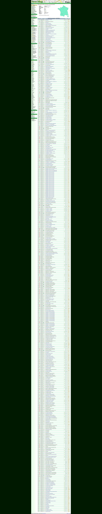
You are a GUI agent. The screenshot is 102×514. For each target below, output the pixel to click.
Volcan (32, 108)
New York (33, 68)
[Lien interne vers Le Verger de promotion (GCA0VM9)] (64, 393)
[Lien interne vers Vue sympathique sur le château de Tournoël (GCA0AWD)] (64, 396)
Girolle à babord (47, 507)
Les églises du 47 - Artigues (49, 209)
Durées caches (33, 37)
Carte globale (33, 32)
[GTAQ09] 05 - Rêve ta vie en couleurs (50, 190)
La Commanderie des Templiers (49, 250)
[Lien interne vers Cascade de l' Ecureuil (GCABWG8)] (64, 274)
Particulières (33, 23)
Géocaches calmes (34, 51)
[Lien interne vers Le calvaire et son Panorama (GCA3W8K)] (64, 345)
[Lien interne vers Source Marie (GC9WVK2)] (64, 432)
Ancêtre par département (34, 57)
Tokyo (32, 70)
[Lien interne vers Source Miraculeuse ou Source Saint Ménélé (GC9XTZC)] (64, 416)
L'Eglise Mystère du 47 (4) (49, 67)
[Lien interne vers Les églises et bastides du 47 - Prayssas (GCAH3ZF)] (64, 246)
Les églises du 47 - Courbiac (49, 83)
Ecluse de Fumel (48, 69)
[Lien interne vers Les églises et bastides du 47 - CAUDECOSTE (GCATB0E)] (64, 143)
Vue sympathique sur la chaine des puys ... (50, 390)
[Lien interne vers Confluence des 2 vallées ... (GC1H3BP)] (64, 496)
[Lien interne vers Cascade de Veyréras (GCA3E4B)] (64, 355)
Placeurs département (34, 29)
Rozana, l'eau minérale (48, 448)
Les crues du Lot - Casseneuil (49, 120)
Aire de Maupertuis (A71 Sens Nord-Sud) (50, 200)
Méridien (33, 96)
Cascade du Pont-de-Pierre (49, 163)
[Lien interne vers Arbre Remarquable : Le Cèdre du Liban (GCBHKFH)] (64, 68)
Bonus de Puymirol (48, 241)
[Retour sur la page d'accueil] (51, 1)
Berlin (32, 65)
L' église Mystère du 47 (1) (49, 148)
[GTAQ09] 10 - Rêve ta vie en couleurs (50, 188)
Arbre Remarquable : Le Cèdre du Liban (50, 68)
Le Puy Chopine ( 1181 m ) (49, 288)
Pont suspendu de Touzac (49, 44)
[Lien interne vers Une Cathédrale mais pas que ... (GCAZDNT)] (64, 103)
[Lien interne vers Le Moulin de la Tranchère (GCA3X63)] (64, 344)
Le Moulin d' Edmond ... (48, 383)
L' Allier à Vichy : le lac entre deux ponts (50, 346)
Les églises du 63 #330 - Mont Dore (50, 365)
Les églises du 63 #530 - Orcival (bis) (50, 387)
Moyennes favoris (34, 35)
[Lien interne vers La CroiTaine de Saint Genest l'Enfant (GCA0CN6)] (64, 394)
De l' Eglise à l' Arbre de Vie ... (49, 371)
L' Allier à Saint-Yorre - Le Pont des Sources (50, 264)
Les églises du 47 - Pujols (48, 225)
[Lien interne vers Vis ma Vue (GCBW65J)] (64, 20)
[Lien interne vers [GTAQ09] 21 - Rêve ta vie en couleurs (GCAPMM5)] (64, 172)
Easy (32, 21)
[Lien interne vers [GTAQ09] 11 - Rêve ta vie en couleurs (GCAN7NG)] (64, 187)
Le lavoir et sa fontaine (48, 46)
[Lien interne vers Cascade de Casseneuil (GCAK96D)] (64, 226)
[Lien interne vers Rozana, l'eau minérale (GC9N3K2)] (64, 448)
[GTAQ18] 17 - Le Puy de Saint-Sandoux (50, 325)
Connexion (33, 3)
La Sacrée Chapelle (48, 302)
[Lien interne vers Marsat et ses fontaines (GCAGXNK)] (64, 247)
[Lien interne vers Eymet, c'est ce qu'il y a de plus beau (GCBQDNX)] (64, 27)
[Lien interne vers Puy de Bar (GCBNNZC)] (64, 29)
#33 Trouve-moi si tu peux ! (49, 343)
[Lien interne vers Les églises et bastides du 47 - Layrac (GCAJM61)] (64, 231)
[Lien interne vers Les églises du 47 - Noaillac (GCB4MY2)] (64, 91)
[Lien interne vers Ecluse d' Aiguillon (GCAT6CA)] (64, 146)
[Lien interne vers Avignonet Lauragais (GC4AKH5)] (64, 490)
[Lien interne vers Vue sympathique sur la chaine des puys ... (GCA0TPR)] (64, 390)
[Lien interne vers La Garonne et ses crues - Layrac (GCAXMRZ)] (64, 147)
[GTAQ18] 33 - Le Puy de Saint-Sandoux (50, 312)
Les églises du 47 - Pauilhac (49, 208)
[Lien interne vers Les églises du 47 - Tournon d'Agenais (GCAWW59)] (64, 124)
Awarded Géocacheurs (34, 30)
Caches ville (33, 41)
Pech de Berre (47, 59)
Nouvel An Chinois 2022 (48, 450)
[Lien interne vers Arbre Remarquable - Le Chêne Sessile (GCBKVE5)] (64, 41)
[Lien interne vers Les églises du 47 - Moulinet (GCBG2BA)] (64, 70)
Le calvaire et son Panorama (49, 345)
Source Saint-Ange (48, 261)
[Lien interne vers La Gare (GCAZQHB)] (64, 111)
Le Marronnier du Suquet (48, 327)
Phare (32, 100)
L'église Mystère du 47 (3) (48, 63)
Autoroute (33, 74)
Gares (32, 86)
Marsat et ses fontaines (48, 247)
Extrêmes (33, 22)
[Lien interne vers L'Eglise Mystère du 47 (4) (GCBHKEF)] (64, 67)
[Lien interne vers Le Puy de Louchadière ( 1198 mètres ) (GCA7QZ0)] (64, 311)
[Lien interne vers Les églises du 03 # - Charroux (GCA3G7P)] (64, 353)
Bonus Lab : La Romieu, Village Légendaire (50, 130)
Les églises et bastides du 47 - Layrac (50, 231)
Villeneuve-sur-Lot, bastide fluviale (49, 66)
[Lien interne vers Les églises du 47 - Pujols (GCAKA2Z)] (64, 225)
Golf (32, 87)
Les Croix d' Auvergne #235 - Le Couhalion (50, 227)
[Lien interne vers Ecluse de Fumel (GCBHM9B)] (64, 69)
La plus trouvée (33, 10)
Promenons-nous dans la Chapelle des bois (50, 201)
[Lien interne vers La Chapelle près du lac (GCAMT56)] (64, 211)
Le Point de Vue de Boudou (49, 223)
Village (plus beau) (34, 106)
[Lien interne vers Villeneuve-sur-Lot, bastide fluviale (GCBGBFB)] (64, 66)
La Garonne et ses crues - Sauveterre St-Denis (51, 149)
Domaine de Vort (48, 492)
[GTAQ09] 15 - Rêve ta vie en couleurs (50, 182)
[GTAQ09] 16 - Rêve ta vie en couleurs (50, 183)
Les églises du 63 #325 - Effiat (49, 413)
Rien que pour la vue (48, 39)
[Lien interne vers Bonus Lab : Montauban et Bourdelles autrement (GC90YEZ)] (64, 454)
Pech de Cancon (48, 58)
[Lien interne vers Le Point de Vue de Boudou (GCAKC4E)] (64, 223)
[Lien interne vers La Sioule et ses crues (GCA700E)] (64, 307)
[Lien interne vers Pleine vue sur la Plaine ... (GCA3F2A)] (64, 354)
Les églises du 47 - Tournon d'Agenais (50, 124)
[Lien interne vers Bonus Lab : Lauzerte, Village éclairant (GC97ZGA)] (64, 452)
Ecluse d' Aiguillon (48, 146)
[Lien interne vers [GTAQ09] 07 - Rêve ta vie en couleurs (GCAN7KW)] (64, 192)
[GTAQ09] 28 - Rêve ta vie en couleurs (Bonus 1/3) (51, 168)
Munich (33, 67)
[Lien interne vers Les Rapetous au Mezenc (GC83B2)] (64, 509)
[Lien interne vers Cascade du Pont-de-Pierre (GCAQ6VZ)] (64, 163)
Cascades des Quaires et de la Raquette (50, 494)
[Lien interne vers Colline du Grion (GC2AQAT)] (64, 495)
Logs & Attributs (33, 112)
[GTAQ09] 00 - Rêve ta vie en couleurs (50, 169)
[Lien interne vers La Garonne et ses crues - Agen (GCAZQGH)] (64, 107)
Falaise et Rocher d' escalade (49, 488)
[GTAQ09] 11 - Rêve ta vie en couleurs (50, 187)
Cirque (32, 82)
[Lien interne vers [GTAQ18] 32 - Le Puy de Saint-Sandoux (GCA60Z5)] (64, 313)
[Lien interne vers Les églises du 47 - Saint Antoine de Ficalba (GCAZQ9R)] (64, 104)
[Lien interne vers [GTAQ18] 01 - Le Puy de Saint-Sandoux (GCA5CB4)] (64, 328)
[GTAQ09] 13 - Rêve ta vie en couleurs (50, 186)
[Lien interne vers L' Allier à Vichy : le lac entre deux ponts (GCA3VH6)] (64, 346)
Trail (32, 58)
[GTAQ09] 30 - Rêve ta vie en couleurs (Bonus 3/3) (51, 170)
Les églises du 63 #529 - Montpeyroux (50, 364)
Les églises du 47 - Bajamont (49, 210)
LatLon (32, 44)
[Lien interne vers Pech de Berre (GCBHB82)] (64, 59)
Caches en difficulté (34, 13)
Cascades (33, 77)
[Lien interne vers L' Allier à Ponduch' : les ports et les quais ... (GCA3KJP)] (64, 351)
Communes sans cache (34, 48)
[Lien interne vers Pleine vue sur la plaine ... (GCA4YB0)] (64, 332)
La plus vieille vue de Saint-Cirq (49, 493)
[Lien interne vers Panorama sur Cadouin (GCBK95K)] (64, 45)
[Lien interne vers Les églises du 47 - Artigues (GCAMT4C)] (64, 209)
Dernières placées (34, 18)
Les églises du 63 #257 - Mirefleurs (50, 303)
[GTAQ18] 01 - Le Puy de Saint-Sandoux (50, 328)
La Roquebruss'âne (48, 475)
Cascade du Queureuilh (48, 367)
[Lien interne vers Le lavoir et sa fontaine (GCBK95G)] (64, 46)
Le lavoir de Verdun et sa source (49, 487)
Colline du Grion (47, 495)
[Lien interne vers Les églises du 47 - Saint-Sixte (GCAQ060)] (64, 165)
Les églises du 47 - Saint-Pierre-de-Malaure (50, 162)
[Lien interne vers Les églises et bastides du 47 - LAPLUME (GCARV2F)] (64, 151)
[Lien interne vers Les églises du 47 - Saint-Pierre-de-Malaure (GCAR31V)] (64, 162)
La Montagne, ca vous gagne (49, 28)
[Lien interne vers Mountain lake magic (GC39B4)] (64, 511)
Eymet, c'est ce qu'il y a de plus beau (50, 27)
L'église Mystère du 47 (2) (48, 85)
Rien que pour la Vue (48, 309)
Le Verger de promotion (48, 393)
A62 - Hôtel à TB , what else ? (49, 40)
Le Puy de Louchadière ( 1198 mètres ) (50, 311)
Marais (32, 94)
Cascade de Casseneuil (48, 226)
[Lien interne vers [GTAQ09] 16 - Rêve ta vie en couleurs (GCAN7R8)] (64, 183)
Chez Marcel (47, 508)
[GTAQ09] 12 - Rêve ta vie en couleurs (50, 185)
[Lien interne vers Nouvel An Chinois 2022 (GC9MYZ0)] (64, 450)
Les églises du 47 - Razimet (49, 145)
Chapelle (33, 80)
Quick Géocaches (34, 7)
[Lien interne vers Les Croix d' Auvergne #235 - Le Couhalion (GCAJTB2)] (64, 227)
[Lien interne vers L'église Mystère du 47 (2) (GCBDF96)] (64, 85)
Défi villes (33, 12)
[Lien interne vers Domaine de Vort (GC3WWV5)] (64, 492)
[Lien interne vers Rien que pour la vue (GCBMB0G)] (64, 39)
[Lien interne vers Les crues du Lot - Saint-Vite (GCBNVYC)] (64, 19)
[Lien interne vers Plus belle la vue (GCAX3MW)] (64, 122)
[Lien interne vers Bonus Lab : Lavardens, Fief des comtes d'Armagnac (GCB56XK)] (64, 90)
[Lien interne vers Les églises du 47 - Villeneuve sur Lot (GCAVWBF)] (64, 131)
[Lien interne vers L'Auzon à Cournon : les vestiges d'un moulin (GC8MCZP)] (64, 457)
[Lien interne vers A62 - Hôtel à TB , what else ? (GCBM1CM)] (64, 40)
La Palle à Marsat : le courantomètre (50, 331)
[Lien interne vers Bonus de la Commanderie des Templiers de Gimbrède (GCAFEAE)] (64, 253)
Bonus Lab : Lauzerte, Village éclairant (50, 452)
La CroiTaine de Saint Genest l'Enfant (50, 394)
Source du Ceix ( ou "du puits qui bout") (50, 435)
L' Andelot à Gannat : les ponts (49, 347)
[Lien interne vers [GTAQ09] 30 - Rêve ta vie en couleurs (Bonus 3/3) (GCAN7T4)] (64, 170)
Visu (32, 45)
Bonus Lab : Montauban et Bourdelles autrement (51, 454)
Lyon (32, 61)
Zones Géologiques (34, 109)
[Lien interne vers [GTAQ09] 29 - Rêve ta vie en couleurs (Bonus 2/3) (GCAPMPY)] (64, 171)
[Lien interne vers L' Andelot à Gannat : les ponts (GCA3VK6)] (64, 347)
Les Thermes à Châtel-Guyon (49, 412)
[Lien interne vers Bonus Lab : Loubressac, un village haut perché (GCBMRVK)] (64, 25)
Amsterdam (33, 64)
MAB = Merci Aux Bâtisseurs (49, 24)
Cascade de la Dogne (48, 368)
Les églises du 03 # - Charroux (49, 353)
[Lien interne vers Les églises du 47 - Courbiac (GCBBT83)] (64, 83)
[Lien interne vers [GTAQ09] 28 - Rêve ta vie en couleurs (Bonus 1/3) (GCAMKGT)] (64, 168)
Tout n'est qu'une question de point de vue (50, 37)
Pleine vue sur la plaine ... (48, 332)
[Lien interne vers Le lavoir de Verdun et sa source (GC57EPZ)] (64, 487)
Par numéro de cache (34, 16)
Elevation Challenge (48, 206)
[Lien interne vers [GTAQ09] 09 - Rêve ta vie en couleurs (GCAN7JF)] (64, 189)
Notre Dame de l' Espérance (49, 414)
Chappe (32, 79)
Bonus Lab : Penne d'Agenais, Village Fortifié (51, 123)
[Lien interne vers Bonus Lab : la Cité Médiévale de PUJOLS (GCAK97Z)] (64, 224)
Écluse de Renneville (48, 489)
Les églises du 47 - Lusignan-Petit (49, 244)
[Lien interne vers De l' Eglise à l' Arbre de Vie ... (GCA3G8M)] (64, 371)
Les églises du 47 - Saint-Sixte (49, 165)
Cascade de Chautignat (48, 370)
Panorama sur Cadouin (48, 45)
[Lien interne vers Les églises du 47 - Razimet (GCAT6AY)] (64, 145)
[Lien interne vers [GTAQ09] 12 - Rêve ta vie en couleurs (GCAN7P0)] (64, 185)
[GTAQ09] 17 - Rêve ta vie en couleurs (50, 180)
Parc (32, 99)
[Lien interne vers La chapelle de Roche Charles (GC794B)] (64, 510)
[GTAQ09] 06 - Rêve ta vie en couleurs (50, 191)
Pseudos (33, 113)
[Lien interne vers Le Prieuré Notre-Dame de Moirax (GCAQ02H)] (64, 164)
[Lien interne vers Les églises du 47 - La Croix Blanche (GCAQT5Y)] (64, 161)
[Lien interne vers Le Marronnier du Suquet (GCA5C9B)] (64, 327)
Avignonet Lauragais (48, 490)
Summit (32, 103)
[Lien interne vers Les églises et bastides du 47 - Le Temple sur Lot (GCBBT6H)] (64, 81)
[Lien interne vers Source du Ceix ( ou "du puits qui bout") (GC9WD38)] (64, 435)
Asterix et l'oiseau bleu (48, 38)
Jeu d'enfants (47, 352)
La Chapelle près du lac (48, 211)
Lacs (32, 91)
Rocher (32, 102)
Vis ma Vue (47, 20)
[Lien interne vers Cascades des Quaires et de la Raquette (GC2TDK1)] (64, 494)
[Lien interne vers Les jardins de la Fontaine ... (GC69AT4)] (64, 477)
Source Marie (47, 432)
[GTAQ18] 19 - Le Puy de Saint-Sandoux (50, 324)
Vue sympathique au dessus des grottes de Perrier (51, 491)
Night (32, 54)
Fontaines (33, 85)
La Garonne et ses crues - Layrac (49, 147)
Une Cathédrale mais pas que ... (49, 103)
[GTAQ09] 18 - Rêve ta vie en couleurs (50, 181)
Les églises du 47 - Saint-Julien (49, 245)
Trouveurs (33, 27)
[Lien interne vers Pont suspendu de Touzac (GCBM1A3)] (64, 44)
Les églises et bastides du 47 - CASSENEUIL (51, 119)
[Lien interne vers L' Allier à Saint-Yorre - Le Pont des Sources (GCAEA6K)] (64, 264)
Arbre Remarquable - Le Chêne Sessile (50, 41)
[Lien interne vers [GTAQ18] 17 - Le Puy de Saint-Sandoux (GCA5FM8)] (64, 325)
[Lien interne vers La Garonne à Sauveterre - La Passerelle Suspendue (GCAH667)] (64, 248)
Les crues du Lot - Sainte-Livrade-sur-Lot (50, 78)
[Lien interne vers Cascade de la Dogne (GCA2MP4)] (64, 368)
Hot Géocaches (33, 53)
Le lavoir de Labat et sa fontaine (49, 485)
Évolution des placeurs (34, 28)
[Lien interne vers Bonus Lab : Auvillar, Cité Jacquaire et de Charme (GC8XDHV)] (64, 456)
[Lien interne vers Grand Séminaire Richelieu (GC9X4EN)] (64, 429)
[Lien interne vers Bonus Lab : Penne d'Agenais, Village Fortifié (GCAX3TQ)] (64, 123)
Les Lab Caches (33, 6)
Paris (32, 62)
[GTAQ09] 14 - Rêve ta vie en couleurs (50, 184)
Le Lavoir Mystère (48, 144)
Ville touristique (33, 107)
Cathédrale (33, 78)
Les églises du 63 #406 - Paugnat (49, 374)
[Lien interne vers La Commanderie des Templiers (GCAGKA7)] (64, 250)
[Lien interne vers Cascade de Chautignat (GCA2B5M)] (64, 370)
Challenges (33, 20)
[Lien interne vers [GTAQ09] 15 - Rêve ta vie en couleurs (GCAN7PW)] (64, 182)
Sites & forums (33, 117)
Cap (32, 76)
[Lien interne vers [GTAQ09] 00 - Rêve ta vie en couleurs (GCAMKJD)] (64, 169)
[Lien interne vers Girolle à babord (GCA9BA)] (64, 507)
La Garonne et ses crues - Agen (49, 107)
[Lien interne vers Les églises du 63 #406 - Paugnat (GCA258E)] (64, 374)
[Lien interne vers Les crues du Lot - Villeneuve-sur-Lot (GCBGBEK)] (64, 64)
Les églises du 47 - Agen (48, 203)
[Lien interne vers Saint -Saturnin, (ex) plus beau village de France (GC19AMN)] (64, 497)
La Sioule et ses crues (48, 307)
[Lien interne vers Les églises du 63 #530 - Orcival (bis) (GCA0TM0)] (64, 387)
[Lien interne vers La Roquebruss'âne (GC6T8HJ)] (64, 475)
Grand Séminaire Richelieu (49, 429)
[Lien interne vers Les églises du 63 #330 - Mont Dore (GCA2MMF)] (64, 365)
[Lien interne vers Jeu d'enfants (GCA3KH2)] (64, 352)
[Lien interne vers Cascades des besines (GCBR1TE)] (64, 23)
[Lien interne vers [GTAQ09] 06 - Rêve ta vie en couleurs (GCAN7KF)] (64, 191)
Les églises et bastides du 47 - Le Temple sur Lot (51, 81)
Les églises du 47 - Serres (49, 88)
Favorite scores (33, 9)
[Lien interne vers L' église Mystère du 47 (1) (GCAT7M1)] (64, 148)
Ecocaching (47, 22)
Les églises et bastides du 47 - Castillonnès (50, 79)
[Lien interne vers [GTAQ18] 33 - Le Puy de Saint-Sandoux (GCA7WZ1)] (64, 312)
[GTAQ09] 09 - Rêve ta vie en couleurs (50, 189)
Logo (32, 111)
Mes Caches (33, 119)
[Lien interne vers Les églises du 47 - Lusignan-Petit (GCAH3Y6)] (64, 244)
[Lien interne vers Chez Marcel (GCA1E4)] (64, 508)
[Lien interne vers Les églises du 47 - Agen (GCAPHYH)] (64, 203)
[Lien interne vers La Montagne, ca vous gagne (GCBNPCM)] (64, 28)
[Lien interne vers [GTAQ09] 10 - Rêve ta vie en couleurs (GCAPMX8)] (64, 188)
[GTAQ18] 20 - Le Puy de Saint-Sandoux (50, 323)
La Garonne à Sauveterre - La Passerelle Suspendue (51, 248)
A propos (68, 513)
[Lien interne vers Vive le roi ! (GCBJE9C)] (64, 49)
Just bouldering (47, 506)
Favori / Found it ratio (34, 49)
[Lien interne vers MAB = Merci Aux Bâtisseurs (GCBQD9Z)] (64, 24)
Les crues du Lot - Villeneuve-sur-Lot (50, 64)
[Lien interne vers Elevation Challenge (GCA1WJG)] (64, 206)
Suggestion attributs (34, 55)
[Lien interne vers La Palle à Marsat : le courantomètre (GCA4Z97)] (64, 331)
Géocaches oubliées (34, 52)
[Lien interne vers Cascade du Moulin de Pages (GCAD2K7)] (64, 269)
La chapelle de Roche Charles (49, 510)
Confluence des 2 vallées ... (49, 496)
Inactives (33, 24)
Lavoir (32, 93)
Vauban (32, 105)
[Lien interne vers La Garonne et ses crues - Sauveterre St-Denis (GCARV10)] (64, 149)
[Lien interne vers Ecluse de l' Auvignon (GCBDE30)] (64, 82)
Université (33, 104)
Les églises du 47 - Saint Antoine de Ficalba (50, 104)
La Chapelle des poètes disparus (49, 150)
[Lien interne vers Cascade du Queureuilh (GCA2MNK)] (64, 367)
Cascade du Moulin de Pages (49, 269)
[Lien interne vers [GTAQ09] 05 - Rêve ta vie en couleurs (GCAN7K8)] (64, 190)
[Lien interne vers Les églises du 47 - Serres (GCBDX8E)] (64, 88)
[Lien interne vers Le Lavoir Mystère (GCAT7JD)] (64, 144)
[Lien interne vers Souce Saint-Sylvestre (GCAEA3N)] (64, 265)
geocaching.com (44, 513)
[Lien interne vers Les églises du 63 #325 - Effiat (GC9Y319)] (64, 413)
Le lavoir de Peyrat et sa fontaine (49, 105)
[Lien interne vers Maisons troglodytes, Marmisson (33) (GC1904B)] (64, 498)
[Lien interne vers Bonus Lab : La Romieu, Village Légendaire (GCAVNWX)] (64, 130)
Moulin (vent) (33, 97)
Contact (70, 513)
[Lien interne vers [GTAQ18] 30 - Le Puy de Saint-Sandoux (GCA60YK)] (64, 315)
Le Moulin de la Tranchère (49, 344)
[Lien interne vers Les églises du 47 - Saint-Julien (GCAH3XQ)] (64, 245)
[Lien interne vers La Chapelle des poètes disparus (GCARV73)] (64, 150)
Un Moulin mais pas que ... (49, 139)
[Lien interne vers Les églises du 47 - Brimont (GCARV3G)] (64, 152)
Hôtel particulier (33, 88)
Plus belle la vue (47, 122)
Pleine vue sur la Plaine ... (49, 354)
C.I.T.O (32, 47)
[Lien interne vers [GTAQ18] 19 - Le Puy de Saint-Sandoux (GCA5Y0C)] (64, 324)
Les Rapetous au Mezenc (48, 509)
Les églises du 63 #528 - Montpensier (50, 385)
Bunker (32, 75)
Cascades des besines (48, 23)
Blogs (32, 115)
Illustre (32, 90)
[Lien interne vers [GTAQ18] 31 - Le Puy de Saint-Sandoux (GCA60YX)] (64, 314)
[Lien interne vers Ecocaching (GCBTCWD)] (64, 22)
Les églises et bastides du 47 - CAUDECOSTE (51, 143)
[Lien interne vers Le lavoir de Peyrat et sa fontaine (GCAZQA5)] (64, 105)
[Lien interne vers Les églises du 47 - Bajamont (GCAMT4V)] (64, 210)
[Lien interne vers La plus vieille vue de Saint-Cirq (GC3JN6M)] (64, 493)
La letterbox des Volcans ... (49, 391)
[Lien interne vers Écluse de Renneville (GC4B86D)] (64, 489)
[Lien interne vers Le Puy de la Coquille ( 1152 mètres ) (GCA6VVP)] (64, 310)
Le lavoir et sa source (48, 486)
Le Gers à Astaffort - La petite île (49, 242)
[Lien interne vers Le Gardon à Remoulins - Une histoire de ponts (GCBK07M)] (64, 50)
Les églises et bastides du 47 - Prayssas (50, 246)
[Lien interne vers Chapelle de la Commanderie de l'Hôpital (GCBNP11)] (64, 30)
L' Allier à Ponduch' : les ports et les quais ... (50, 351)
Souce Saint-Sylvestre (48, 265)
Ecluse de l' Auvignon (48, 82)
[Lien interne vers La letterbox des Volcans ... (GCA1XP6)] (64, 391)
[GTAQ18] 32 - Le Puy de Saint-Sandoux (50, 313)
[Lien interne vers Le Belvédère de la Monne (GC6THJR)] (64, 471)
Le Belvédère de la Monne (49, 471)
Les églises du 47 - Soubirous (49, 87)
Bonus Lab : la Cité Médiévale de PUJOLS (50, 224)
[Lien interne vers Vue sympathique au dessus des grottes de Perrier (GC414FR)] (64, 491)
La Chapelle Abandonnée (48, 159)
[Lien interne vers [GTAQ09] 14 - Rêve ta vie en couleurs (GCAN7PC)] (64, 184)
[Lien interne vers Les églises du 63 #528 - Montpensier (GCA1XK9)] (64, 385)
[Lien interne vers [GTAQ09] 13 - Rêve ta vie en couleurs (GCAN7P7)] (64, 186)
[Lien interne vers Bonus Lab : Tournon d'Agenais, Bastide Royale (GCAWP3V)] (64, 125)
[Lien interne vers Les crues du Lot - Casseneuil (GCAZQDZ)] (64, 120)
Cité (32, 83)
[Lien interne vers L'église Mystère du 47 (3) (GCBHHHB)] (64, 63)
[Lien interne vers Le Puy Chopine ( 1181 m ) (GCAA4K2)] (64, 288)
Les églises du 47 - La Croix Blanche (50, 161)
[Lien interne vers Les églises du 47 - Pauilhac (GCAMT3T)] (64, 208)
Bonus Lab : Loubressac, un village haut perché (51, 25)
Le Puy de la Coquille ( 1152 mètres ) (50, 310)
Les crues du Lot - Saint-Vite (49, 19)
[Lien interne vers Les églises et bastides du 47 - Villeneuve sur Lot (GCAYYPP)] (64, 110)
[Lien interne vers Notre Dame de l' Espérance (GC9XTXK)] (64, 414)
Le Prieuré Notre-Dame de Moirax (49, 164)
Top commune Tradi (34, 56)
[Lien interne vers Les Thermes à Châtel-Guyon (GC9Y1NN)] (64, 412)
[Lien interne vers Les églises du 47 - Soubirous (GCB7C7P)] (64, 87)
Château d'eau (33, 81)
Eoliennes (33, 84)
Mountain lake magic (48, 511)
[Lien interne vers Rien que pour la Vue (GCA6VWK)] (64, 309)
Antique (32, 72)
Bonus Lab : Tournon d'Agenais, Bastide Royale (51, 125)
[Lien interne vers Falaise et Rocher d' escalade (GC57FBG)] (64, 488)
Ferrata (32, 50)
